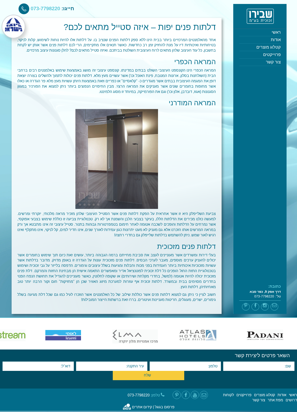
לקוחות (228, 395)
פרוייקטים (272, 54)
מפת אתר (275, 400)
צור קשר (273, 62)
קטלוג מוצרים (268, 47)
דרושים (291, 400)
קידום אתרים (142, 407)
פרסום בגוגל (164, 407)
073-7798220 (44, 8)
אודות (276, 39)
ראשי (276, 32)
